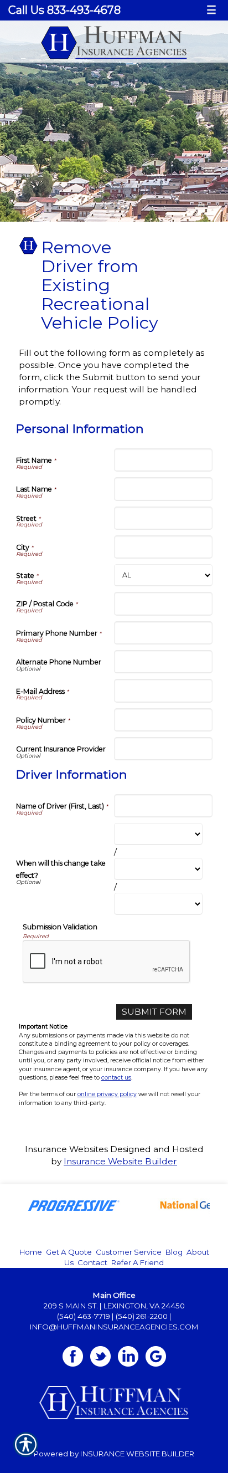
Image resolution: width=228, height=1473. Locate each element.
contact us (116, 1077)
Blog (174, 1251)
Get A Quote (69, 1251)
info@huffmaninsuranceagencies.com (114, 1326)
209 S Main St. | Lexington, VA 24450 (114, 1305)
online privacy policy (107, 1094)
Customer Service (129, 1251)
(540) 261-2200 (142, 1316)
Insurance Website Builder (120, 1161)
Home (30, 1251)
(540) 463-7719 (83, 1316)
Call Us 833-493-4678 (64, 10)
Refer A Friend (137, 1262)
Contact (92, 1262)
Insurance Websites (66, 1149)
